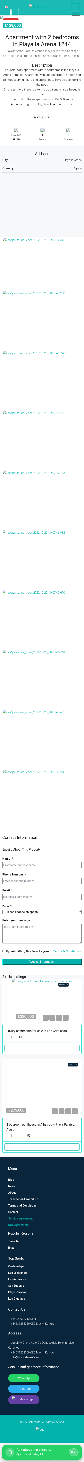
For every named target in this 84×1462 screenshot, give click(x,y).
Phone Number (12, 874)
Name (6, 858)
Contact (13, 1212)
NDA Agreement (18, 1225)
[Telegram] (48, 1435)
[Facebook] (29, 1435)
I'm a (5, 906)
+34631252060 (20, 1323)
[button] (42, 17)
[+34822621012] (75, 7)
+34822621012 (20, 1318)
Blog (11, 1179)
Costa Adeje (16, 1266)
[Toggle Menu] (6, 7)
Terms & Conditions (67, 951)
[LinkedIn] (36, 1435)
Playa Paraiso (17, 1292)
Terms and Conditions (22, 1205)
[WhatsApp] (54, 1435)
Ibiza (11, 1247)
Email (6, 890)
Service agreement (20, 1218)
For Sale (63, 985)
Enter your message (16, 920)
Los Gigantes (16, 1298)
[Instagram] (42, 1435)
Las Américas (17, 1279)
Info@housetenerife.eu (25, 1357)
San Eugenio (16, 1285)
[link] (42, 1001)
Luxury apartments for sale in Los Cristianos (36, 1031)
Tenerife (13, 1241)
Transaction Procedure (23, 1199)
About (12, 1192)
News (11, 1186)
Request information (42, 961)
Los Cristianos (17, 1272)
